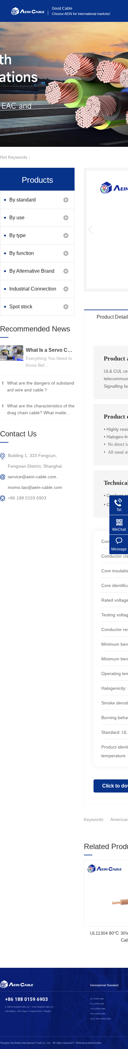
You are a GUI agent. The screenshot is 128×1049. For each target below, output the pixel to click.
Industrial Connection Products (32, 292)
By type (17, 235)
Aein (99, 1043)
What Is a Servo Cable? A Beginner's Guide (50, 350)
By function (21, 253)
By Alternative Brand (31, 271)
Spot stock (20, 306)
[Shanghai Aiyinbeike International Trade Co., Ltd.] (27, 13)
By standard (22, 199)
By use (17, 217)
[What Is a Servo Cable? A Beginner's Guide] (11, 353)
